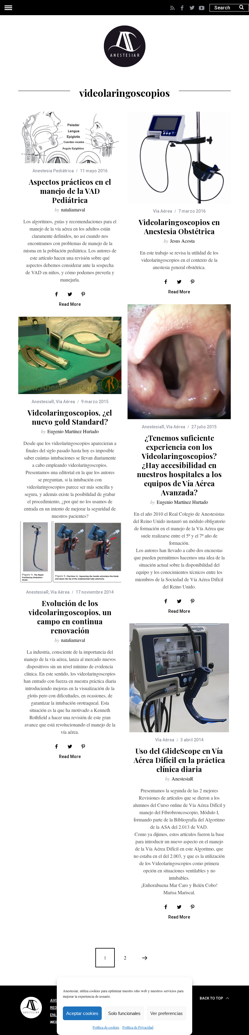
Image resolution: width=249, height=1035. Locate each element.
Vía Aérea (162, 211)
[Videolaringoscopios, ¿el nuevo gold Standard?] (69, 355)
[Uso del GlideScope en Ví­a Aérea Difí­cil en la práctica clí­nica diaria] (179, 677)
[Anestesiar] (31, 1019)
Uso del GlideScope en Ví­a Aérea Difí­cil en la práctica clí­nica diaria (179, 760)
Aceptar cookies (82, 1013)
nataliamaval (73, 209)
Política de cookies (106, 1027)
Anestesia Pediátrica (53, 170)
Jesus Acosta (182, 241)
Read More (70, 304)
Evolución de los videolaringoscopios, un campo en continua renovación (70, 616)
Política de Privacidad (137, 1027)
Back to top (212, 998)
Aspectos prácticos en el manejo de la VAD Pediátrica (70, 191)
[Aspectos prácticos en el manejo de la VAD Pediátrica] (69, 137)
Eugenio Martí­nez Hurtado (182, 502)
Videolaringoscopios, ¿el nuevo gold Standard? (70, 417)
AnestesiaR (153, 426)
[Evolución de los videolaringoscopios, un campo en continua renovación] (69, 553)
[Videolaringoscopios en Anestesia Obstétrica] (179, 158)
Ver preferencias (166, 1013)
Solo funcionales (124, 1013)
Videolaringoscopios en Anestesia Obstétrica (179, 226)
